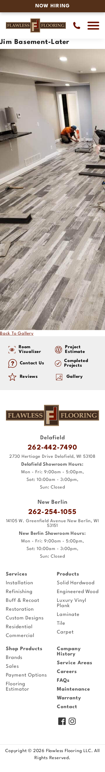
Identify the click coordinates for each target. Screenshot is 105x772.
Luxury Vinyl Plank (71, 603)
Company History (69, 651)
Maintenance (73, 689)
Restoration (20, 609)
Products (68, 574)
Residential (19, 626)
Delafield (52, 437)
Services (16, 574)
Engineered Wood (78, 591)
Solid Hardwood (75, 582)
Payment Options (26, 675)
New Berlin (53, 502)
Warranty (69, 698)
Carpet (65, 632)
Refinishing (19, 591)
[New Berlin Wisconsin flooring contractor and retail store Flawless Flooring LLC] (52, 415)
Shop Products (24, 648)
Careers (67, 671)
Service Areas (74, 662)
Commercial (20, 635)
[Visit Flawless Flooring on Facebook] (62, 722)
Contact (67, 706)
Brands (14, 657)
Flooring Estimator (17, 687)
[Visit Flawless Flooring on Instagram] (72, 722)
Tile (61, 623)
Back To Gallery (17, 334)
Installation (19, 582)
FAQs (63, 680)
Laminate (68, 614)
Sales (12, 666)
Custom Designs (25, 618)
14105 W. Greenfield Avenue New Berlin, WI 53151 (52, 523)
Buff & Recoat (22, 600)
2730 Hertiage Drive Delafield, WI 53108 (52, 457)
